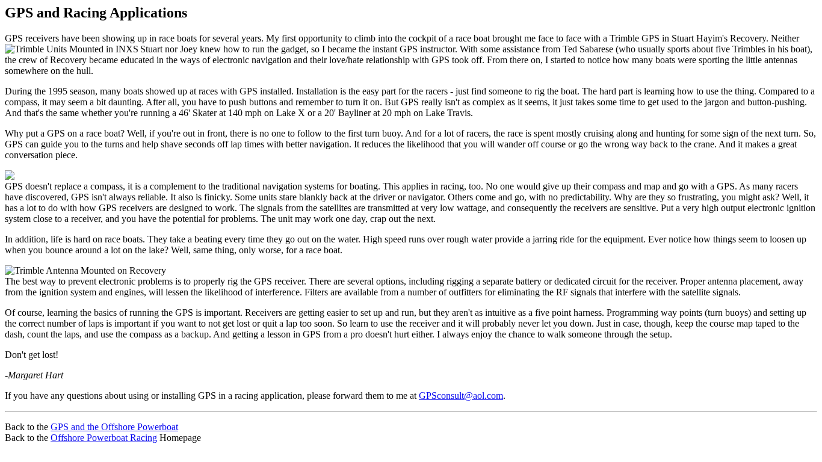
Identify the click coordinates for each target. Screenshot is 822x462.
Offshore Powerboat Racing (104, 438)
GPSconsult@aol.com (461, 395)
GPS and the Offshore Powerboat (114, 427)
